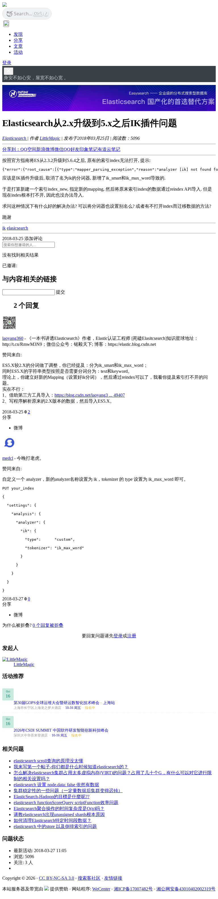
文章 (18, 46)
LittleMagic (50, 138)
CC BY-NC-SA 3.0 (56, 878)
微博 (18, 427)
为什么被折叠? (17, 625)
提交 (60, 292)
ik (4, 228)
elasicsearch (17, 228)
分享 (18, 40)
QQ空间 (28, 149)
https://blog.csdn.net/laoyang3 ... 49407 (89, 395)
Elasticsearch (14, 138)
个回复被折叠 (48, 625)
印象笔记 (88, 149)
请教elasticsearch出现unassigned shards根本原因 (59, 814)
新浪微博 (45, 149)
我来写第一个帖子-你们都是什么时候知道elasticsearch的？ (71, 766)
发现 (18, 34)
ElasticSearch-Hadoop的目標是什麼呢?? (51, 796)
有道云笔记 (109, 149)
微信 (59, 149)
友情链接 (113, 878)
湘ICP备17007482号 (133, 888)
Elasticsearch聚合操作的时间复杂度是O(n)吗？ (59, 808)
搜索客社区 (89, 878)
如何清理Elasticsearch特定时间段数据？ (52, 820)
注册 (131, 635)
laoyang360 (12, 338)
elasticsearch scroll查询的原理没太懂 (48, 760)
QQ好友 (71, 149)
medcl (7, 458)
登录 (6, 62)
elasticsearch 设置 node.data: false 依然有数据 (56, 784)
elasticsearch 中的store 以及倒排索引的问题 (55, 826)
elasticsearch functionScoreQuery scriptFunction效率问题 (66, 802)
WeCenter (101, 888)
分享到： (11, 149)
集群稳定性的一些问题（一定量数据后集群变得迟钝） (68, 790)
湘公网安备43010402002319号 (185, 888)
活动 (18, 52)
